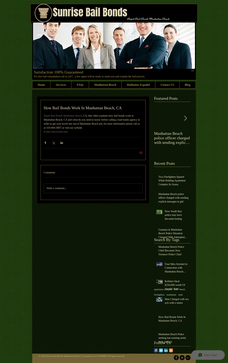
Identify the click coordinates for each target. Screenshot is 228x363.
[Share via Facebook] (45, 142)
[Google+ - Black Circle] (187, 357)
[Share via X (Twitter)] (53, 142)
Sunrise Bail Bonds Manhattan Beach (63, 356)
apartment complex (163, 289)
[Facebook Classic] (156, 350)
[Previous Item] (159, 118)
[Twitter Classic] (161, 350)
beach (182, 289)
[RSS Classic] (171, 350)
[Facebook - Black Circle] (176, 357)
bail (176, 289)
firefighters (159, 295)
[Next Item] (185, 118)
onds (180, 295)
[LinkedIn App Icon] (166, 350)
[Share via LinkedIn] (61, 142)
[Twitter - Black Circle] (182, 357)
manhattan (171, 295)
